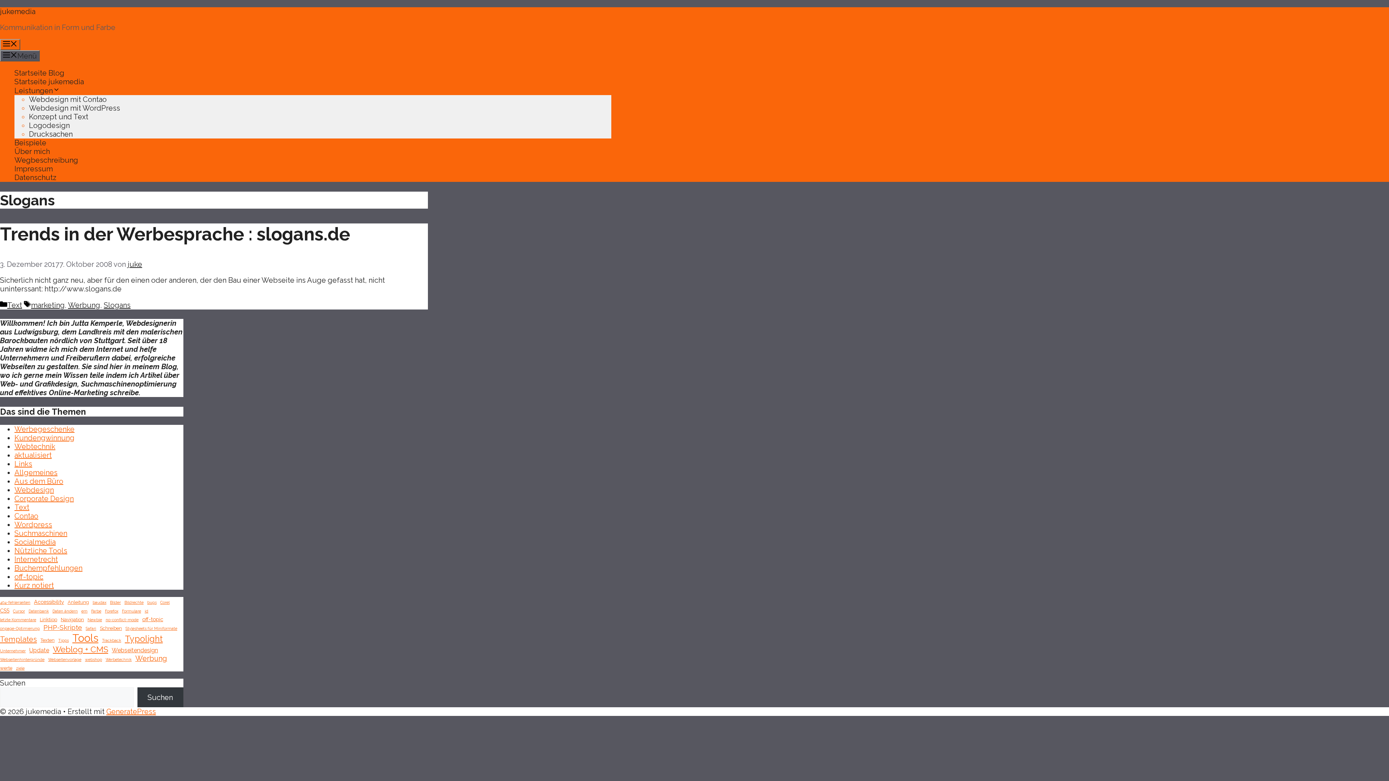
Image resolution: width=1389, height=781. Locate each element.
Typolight (144, 639)
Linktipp (48, 619)
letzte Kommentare (18, 620)
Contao (26, 516)
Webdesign (34, 490)
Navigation (72, 619)
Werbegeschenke (44, 429)
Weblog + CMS (80, 649)
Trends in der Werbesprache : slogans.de (175, 234)
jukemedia (17, 11)
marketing (48, 305)
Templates (18, 639)
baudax (99, 602)
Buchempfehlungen (48, 568)
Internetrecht (36, 559)
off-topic (28, 576)
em (84, 611)
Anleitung (78, 602)
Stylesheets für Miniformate (151, 628)
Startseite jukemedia (49, 81)
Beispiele (30, 142)
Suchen (12, 683)
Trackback (111, 640)
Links (23, 464)
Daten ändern (65, 611)
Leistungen (33, 90)
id (146, 611)
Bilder (115, 602)
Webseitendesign (135, 650)
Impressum (33, 169)
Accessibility (49, 602)
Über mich (32, 151)
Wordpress (33, 524)
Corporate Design (44, 498)
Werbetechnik (119, 659)
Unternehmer (13, 651)
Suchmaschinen (40, 533)
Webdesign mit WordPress (74, 108)
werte (6, 668)
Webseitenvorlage (64, 659)
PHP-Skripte (62, 627)
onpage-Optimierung (20, 628)
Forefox (111, 611)
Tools (85, 638)
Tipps (63, 640)
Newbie (95, 620)
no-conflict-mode (122, 620)
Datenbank (39, 611)
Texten (48, 640)
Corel (165, 602)
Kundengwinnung (44, 438)
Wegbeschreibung (46, 160)
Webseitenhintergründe (22, 659)
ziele (20, 668)
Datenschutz (35, 177)
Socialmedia (35, 542)
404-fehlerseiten (15, 602)
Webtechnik (34, 446)
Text (14, 305)
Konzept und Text (58, 116)
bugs (152, 602)
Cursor (19, 611)
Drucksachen (51, 134)
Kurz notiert (34, 585)
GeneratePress (131, 711)
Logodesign (49, 125)
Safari (91, 628)
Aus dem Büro (38, 481)
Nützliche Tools (40, 550)
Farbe (96, 611)
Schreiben (111, 628)
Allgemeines (36, 472)
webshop (93, 659)
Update (39, 650)
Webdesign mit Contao (68, 99)
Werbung (84, 305)
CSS (4, 610)
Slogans (117, 305)
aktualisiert (33, 455)
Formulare (131, 611)
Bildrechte (134, 602)
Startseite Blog (39, 73)
